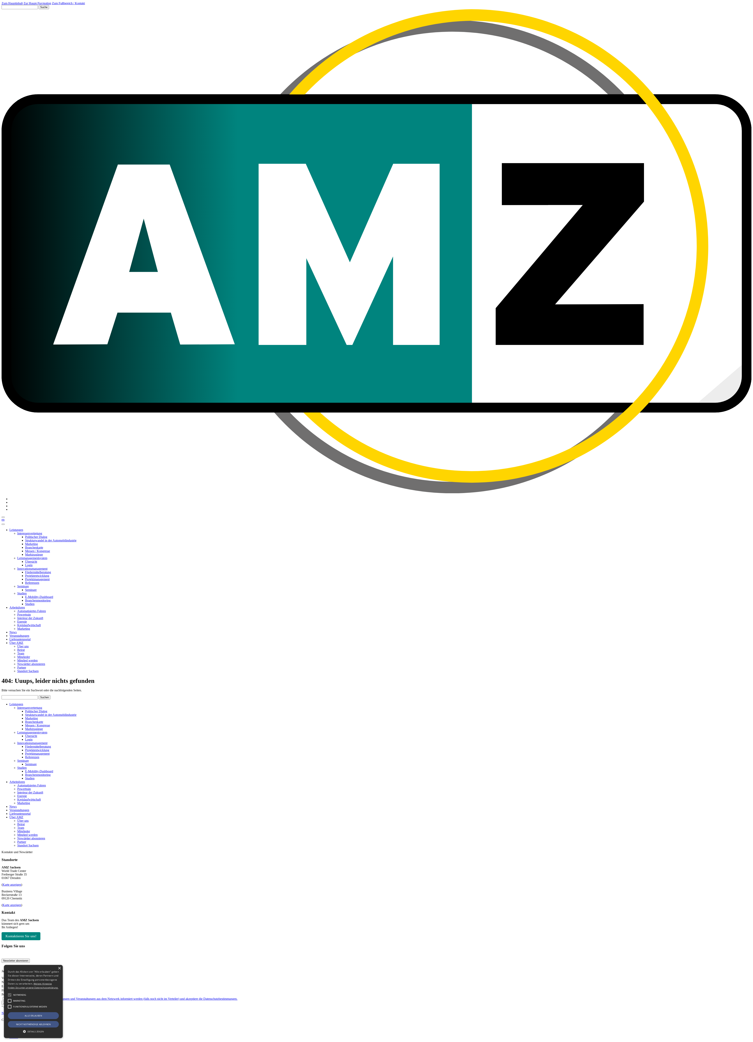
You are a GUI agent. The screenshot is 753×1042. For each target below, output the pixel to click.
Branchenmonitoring (38, 600)
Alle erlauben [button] (33, 1015)
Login (29, 565)
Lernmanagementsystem (32, 558)
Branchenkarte (34, 547)
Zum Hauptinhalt (12, 3)
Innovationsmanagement (32, 568)
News (13, 632)
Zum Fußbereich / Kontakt (68, 3)
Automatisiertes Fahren (31, 611)
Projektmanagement (37, 579)
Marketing (31, 544)
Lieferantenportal (20, 639)
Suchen (44, 697)
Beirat (21, 650)
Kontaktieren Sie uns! (20, 936)
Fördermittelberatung (38, 572)
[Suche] (3, 517)
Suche (43, 7)
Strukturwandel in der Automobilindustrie (50, 540)
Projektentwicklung (37, 575)
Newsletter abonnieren (31, 664)
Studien (22, 593)
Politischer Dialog (36, 537)
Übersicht (31, 561)
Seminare (23, 586)
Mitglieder (23, 657)
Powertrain (24, 614)
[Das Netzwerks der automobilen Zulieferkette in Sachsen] (376, 492)
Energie (22, 621)
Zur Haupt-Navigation (37, 3)
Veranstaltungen (19, 635)
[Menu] (3, 524)
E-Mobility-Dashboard (39, 597)
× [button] (59, 968)
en (3, 519)
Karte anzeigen (12, 884)
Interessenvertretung (29, 533)
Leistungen (16, 529)
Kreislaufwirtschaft (29, 625)
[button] (10, 995)
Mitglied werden (27, 660)
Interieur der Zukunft (30, 618)
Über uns (23, 646)
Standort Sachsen (28, 671)
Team (20, 653)
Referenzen (32, 582)
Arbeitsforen (17, 607)
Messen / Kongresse (37, 551)
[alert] (33, 1001)
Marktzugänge (34, 554)
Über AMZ (16, 642)
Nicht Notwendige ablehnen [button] (33, 1024)
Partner (21, 667)
